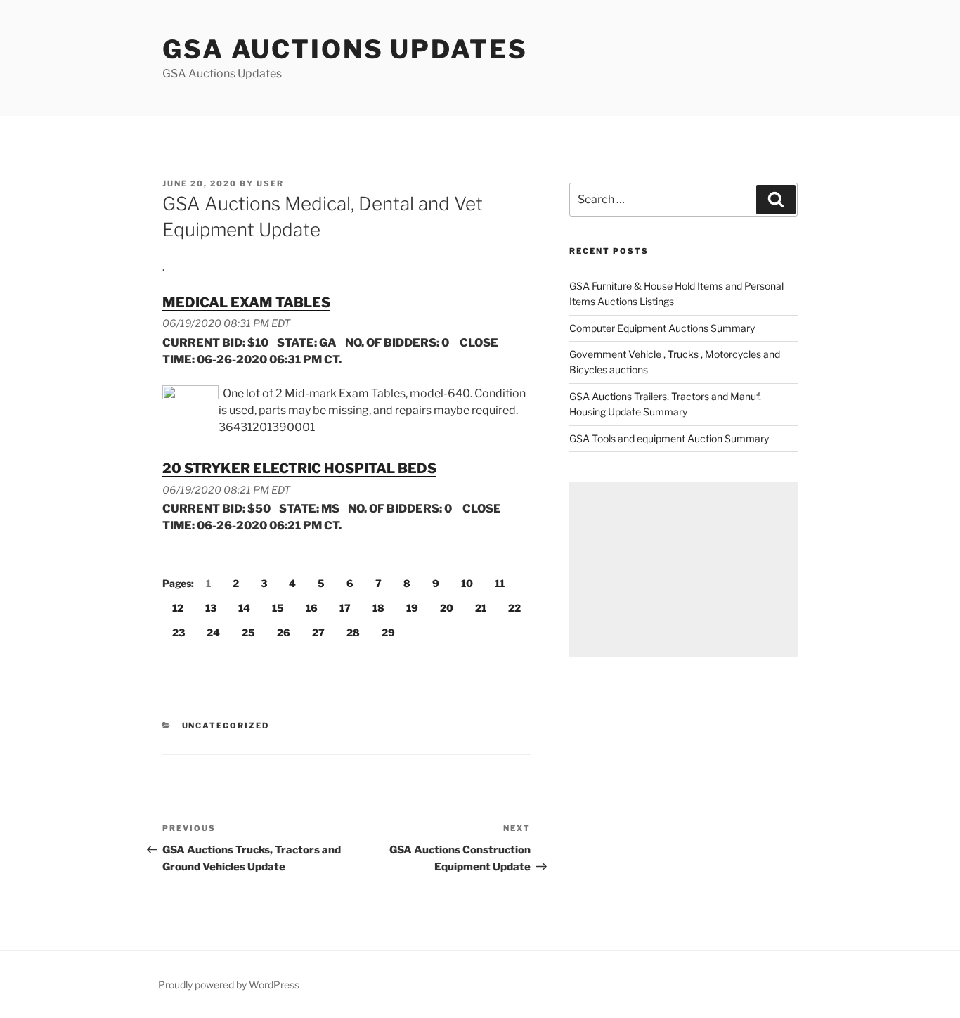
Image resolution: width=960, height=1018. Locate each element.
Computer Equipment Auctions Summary (662, 328)
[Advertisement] (683, 569)
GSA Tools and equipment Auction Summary (669, 438)
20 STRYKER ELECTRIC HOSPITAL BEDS (299, 468)
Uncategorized (226, 725)
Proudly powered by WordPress (228, 985)
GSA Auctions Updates (345, 49)
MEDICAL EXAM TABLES (246, 302)
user (270, 183)
